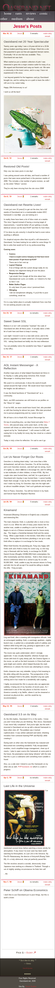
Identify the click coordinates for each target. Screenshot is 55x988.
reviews (31, 13)
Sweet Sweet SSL (15, 321)
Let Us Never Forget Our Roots (23, 456)
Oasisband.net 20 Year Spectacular (26, 41)
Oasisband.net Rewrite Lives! (22, 204)
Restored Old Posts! (16, 166)
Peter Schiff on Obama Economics (26, 890)
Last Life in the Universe (19, 785)
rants (18, 13)
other (3, 18)
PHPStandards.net (25, 767)
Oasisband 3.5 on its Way (20, 714)
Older (29, 952)
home (7, 13)
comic (44, 13)
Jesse (19, 33)
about (30, 18)
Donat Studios (30, 986)
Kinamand (10, 510)
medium (16, 18)
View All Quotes (27, 968)
